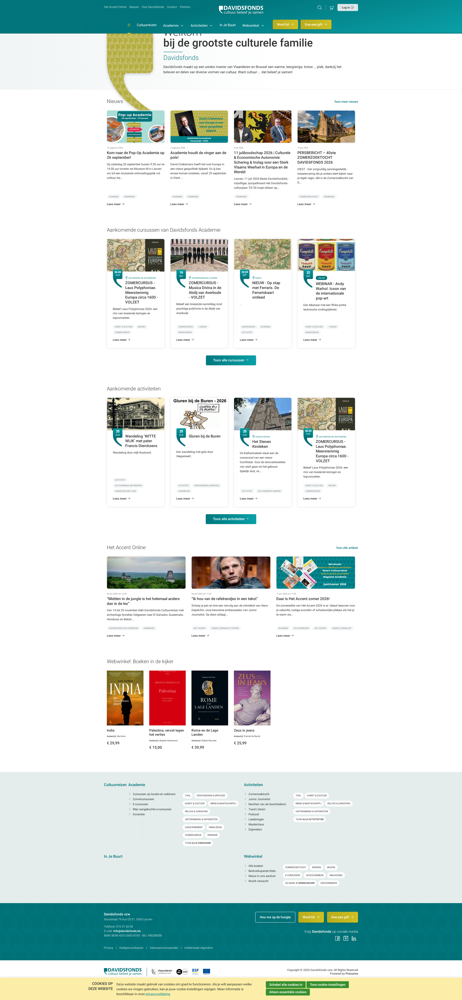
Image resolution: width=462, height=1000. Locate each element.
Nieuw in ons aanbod (261, 876)
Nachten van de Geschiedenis (267, 804)
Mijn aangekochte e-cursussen (151, 809)
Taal (188, 795)
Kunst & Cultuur (194, 803)
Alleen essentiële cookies (287, 992)
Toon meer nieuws (346, 101)
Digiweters (255, 829)
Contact (172, 7)
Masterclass (256, 824)
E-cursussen (140, 804)
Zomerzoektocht (258, 794)
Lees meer (114, 204)
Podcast (253, 814)
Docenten (138, 814)
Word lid (283, 24)
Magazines (336, 875)
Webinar (212, 835)
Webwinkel (251, 26)
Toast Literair (256, 809)
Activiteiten (199, 26)
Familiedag (215, 827)
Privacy (108, 947)
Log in (346, 7)
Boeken (316, 867)
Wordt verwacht (258, 881)
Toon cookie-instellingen (327, 984)
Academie (171, 26)
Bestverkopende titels (262, 871)
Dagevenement (194, 827)
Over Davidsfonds (153, 7)
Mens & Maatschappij (223, 803)
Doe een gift (314, 24)
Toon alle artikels (347, 548)
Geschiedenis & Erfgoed (211, 795)
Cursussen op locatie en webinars (153, 794)
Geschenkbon (329, 883)
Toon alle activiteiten (229, 519)
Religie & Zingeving (196, 811)
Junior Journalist (259, 799)
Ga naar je (300, 883)
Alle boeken (255, 866)
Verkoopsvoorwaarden (164, 947)
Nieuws (134, 7)
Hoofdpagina (129, 28)
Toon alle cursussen (228, 360)
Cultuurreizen (146, 25)
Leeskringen (256, 819)
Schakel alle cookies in (285, 984)
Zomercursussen (143, 799)
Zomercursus (193, 835)
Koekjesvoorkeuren (131, 947)
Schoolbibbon (314, 875)
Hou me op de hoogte (275, 917)
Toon (198, 843)
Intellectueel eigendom (198, 947)
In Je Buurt (228, 25)
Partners (185, 7)
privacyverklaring (158, 994)
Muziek (331, 867)
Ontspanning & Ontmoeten (201, 819)
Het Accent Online (115, 7)
